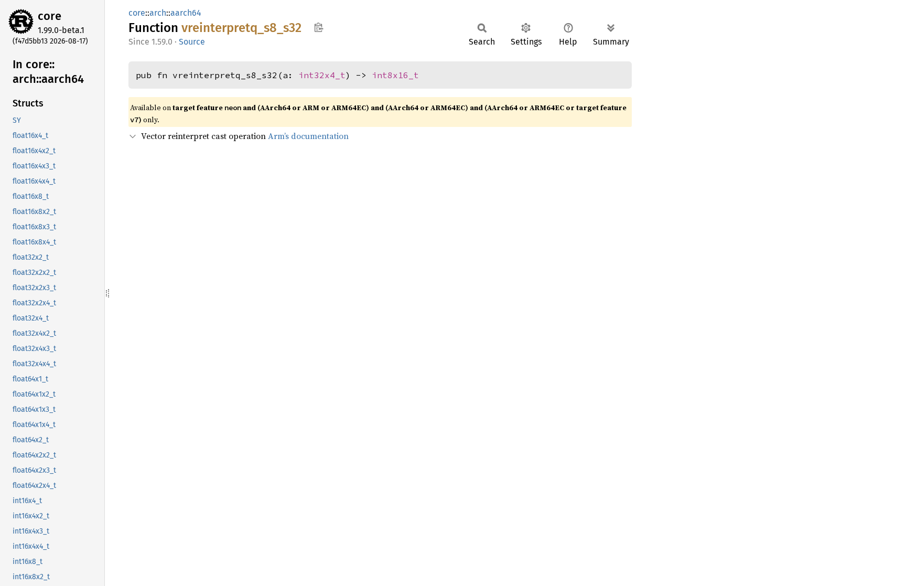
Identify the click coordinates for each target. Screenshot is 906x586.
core (49, 16)
